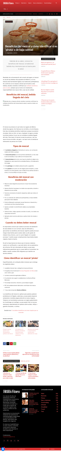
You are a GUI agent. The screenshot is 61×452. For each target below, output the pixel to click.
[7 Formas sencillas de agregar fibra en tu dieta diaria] (20, 368)
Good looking (47, 3)
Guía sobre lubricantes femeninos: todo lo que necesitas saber (33, 402)
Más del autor (25, 361)
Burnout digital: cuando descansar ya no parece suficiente (47, 91)
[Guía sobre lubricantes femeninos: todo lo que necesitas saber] (25, 402)
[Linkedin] (52, 14)
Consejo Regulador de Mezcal (27, 270)
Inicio (4, 17)
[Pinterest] (11, 343)
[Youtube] (57, 14)
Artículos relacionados (11, 361)
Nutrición (23, 3)
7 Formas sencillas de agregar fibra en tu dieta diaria (20, 374)
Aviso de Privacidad (45, 449)
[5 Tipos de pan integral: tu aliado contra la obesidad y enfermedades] (33, 368)
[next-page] (6, 381)
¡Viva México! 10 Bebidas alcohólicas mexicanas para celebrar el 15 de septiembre (20, 332)
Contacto (40, 13)
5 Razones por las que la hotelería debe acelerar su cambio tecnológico (48, 101)
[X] (54, 14)
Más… (5, 9)
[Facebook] (47, 14)
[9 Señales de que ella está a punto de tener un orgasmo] (25, 395)
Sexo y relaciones (37, 3)
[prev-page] (4, 381)
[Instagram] (49, 14)
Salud (29, 3)
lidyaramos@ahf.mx (9, 437)
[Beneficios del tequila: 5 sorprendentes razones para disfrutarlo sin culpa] (33, 324)
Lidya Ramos (10, 53)
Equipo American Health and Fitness (24, 13)
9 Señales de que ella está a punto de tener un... (34, 394)
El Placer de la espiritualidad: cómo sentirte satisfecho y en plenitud (11, 354)
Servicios (35, 13)
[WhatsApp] (14, 343)
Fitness (17, 3)
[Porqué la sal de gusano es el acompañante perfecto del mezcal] (8, 324)
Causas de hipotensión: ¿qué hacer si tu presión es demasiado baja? (34, 410)
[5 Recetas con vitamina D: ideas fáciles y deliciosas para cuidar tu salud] (8, 368)
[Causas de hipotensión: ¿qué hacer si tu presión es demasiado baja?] (25, 410)
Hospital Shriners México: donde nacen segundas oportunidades (48, 72)
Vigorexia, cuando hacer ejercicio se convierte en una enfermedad (30, 354)
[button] (56, 3)
